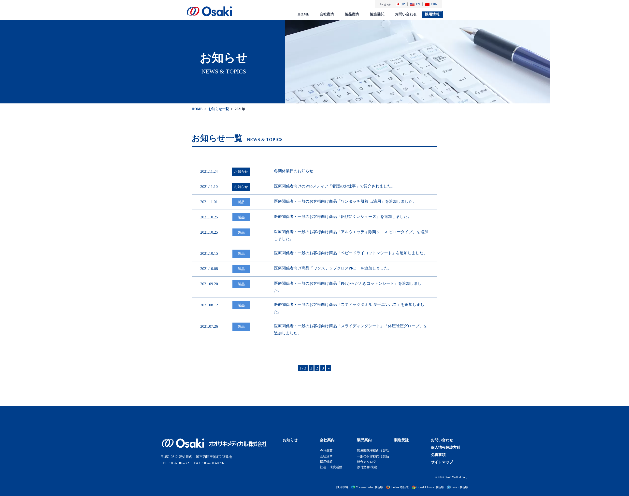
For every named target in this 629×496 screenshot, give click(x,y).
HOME (303, 14)
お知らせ (241, 171)
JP (403, 4)
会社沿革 (326, 456)
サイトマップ (442, 462)
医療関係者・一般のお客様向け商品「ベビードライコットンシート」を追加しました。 (350, 253)
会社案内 (327, 14)
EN (418, 4)
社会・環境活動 (331, 467)
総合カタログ (366, 461)
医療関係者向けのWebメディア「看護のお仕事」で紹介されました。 (334, 186)
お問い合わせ (406, 14)
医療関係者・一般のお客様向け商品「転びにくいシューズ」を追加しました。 (343, 216)
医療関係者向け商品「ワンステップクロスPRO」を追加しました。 (333, 268)
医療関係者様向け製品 (373, 451)
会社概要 (326, 451)
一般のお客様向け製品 (373, 456)
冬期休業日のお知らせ (293, 171)
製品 (241, 202)
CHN (434, 4)
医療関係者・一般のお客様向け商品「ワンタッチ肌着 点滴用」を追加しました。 (345, 201)
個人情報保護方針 (445, 447)
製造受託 (377, 14)
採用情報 (432, 14)
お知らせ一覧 (218, 109)
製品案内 (352, 14)
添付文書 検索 (367, 467)
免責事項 (438, 455)
